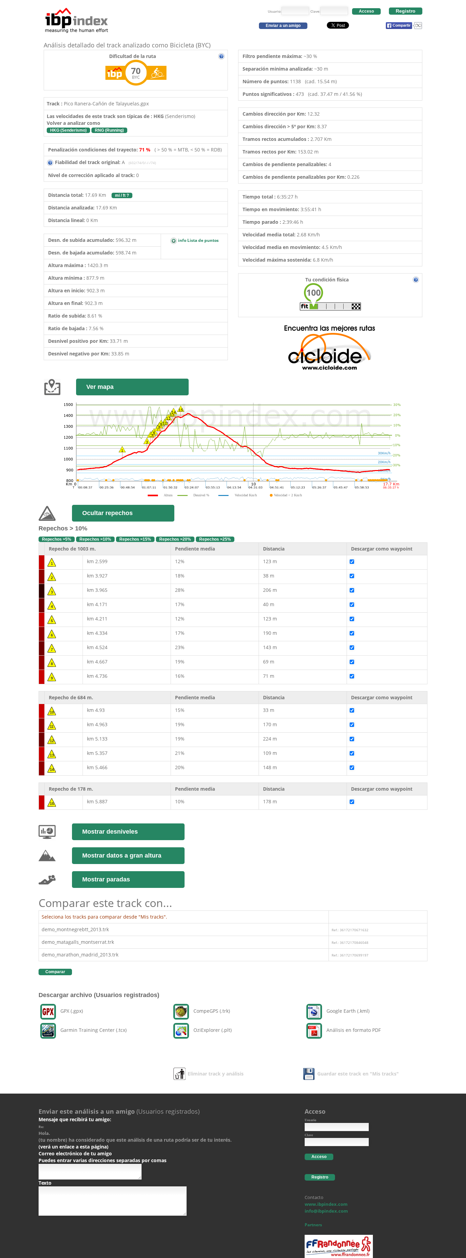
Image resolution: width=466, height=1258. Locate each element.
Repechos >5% (56, 539)
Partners (313, 1225)
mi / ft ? (122, 195)
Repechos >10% (95, 539)
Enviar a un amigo (283, 25)
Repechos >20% (175, 539)
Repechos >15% (135, 539)
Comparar (55, 971)
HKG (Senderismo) (68, 130)
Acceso (366, 11)
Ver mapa (100, 386)
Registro (406, 11)
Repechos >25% (215, 539)
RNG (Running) (109, 130)
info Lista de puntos (198, 240)
